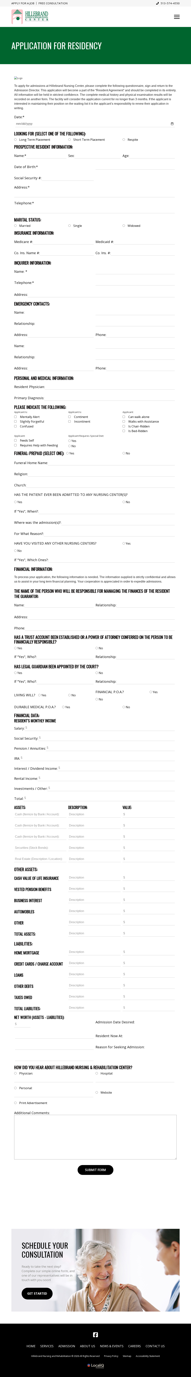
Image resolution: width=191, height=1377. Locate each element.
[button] (177, 17)
